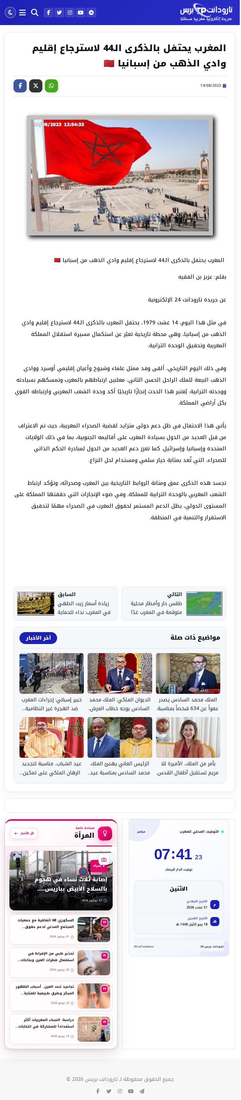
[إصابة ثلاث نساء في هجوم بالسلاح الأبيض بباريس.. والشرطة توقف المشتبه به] (61, 880)
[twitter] (59, 12)
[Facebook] (20, 85)
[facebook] (48, 12)
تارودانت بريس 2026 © (92, 1079)
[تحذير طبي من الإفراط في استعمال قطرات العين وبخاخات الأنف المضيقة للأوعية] (61, 962)
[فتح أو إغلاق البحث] (35, 12)
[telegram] (91, 12)
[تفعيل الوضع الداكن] (10, 12)
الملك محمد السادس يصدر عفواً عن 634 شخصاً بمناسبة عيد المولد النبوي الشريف (188, 704)
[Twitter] (35, 85)
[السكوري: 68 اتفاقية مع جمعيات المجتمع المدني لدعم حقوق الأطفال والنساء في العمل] (61, 929)
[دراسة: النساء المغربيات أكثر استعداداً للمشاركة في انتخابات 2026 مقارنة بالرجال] (61, 1029)
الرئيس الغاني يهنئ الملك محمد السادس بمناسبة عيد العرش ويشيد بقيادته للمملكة (120, 768)
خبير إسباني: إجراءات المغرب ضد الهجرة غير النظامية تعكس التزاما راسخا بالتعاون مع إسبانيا (51, 704)
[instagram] (70, 12)
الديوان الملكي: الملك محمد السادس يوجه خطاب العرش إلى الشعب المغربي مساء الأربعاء (120, 704)
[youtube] (80, 12)
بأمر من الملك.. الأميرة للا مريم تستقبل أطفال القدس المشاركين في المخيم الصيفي (188, 768)
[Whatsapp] (51, 85)
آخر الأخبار (38, 638)
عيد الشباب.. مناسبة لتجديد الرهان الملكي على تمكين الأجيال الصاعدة (52, 768)
